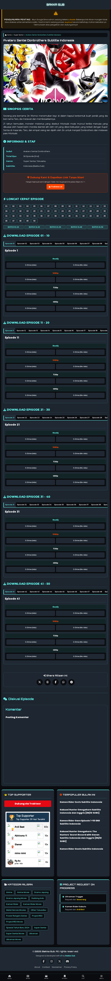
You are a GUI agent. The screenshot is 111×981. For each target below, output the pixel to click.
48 (20, 221)
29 (98, 211)
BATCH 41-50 (97, 227)
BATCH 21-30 (55, 227)
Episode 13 (33, 331)
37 (48, 216)
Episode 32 (22, 505)
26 (77, 211)
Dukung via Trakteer (28, 803)
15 (105, 206)
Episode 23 (34, 418)
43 (91, 216)
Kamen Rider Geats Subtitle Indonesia (81, 848)
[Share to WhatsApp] (63, 682)
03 (20, 206)
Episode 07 (84, 244)
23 (55, 211)
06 (41, 206)
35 (34, 216)
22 (48, 211)
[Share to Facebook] (55, 682)
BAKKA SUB (55, 4)
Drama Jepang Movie (16, 898)
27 (84, 211)
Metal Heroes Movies (16, 910)
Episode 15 (57, 331)
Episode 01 (9, 244)
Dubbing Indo (38, 898)
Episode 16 (69, 331)
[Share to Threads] (47, 682)
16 (6, 211)
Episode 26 (72, 418)
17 (13, 211)
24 (63, 211)
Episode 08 (97, 244)
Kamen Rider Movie (32, 904)
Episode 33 (34, 505)
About (37, 967)
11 (76, 206)
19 (27, 211)
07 (48, 206)
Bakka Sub (70, 955)
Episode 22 (22, 418)
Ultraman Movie (13, 939)
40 (70, 216)
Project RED (37, 915)
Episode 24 (47, 418)
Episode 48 (97, 592)
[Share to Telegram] (71, 682)
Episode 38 (96, 505)
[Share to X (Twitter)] (39, 682)
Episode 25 (59, 418)
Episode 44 (47, 592)
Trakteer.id (56, 187)
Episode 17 (80, 331)
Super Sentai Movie (15, 933)
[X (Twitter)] (59, 961)
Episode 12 (21, 331)
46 (6, 221)
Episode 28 (97, 418)
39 (63, 216)
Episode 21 (9, 418)
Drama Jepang (41, 892)
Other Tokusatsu (38, 910)
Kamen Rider (12, 904)
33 (20, 216)
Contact (46, 967)
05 (34, 206)
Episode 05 (59, 244)
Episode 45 (59, 592)
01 (6, 206)
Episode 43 (34, 592)
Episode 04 (47, 244)
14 (98, 206)
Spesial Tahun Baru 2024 (17, 927)
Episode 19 (104, 331)
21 (41, 211)
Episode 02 (22, 244)
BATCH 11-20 (34, 227)
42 (84, 216)
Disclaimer (57, 967)
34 (27, 216)
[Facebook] (44, 961)
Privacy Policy (70, 967)
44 (98, 216)
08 (55, 206)
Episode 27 (84, 418)
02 (13, 206)
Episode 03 (34, 244)
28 (91, 211)
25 (70, 211)
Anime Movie (23, 892)
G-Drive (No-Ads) (80, 265)
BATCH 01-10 (13, 227)
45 (105, 216)
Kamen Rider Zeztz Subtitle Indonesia (81, 802)
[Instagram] (51, 961)
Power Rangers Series (16, 915)
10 (70, 206)
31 (6, 216)
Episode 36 (71, 505)
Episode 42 (22, 592)
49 (27, 221)
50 (34, 221)
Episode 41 (9, 592)
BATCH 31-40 (76, 227)
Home (9, 35)
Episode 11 (9, 331)
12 (84, 206)
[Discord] (67, 961)
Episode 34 (46, 505)
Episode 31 (9, 505)
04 (27, 206)
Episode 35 (59, 505)
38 (55, 216)
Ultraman (33, 933)
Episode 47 (84, 592)
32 (13, 216)
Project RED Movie (14, 921)
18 (20, 211)
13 (91, 206)
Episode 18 (92, 331)
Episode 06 (72, 244)
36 (41, 216)
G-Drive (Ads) (30, 265)
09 (63, 206)
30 (105, 211)
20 (34, 211)
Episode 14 (45, 331)
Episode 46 (72, 592)
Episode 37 (83, 505)
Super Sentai (19, 35)
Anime (9, 892)
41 (77, 216)
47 (13, 221)
